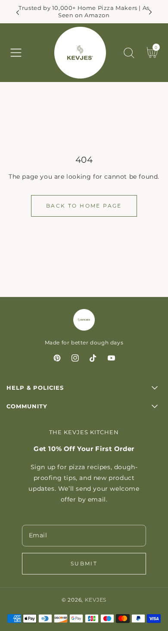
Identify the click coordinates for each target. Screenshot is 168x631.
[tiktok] (93, 359)
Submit (84, 563)
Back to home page (84, 205)
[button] (15, 52)
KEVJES (95, 600)
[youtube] (111, 359)
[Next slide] (150, 12)
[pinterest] (57, 359)
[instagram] (75, 359)
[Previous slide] (18, 12)
